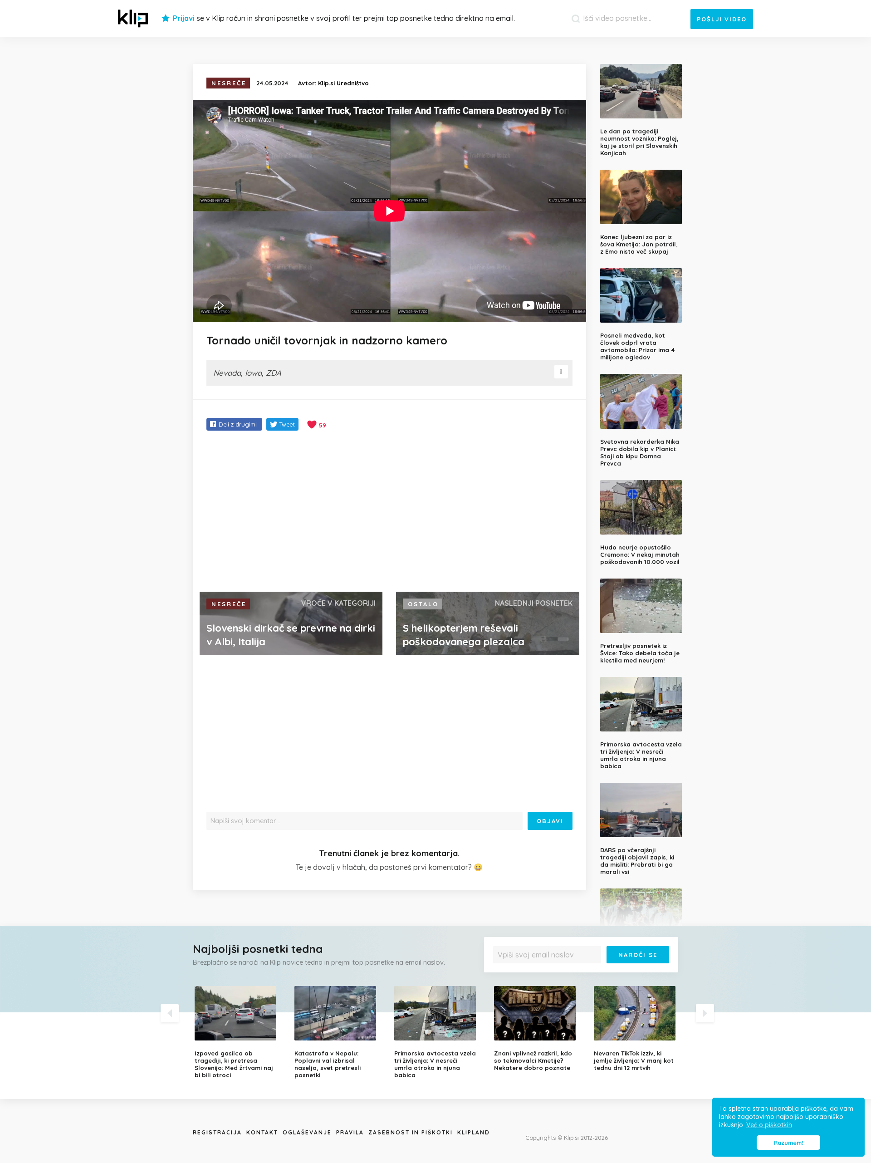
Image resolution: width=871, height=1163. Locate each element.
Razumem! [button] (788, 1142)
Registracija (217, 1132)
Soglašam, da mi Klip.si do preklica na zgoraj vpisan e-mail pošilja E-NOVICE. (583, 973)
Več (504, 976)
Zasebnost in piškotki (410, 1132)
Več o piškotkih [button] (769, 1125)
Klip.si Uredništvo (343, 83)
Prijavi (184, 18)
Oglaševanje (307, 1132)
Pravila (350, 1132)
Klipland (473, 1132)
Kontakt (262, 1132)
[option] (238, 1032)
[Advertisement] (389, 512)
